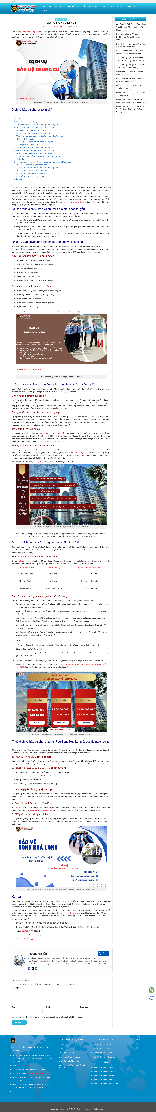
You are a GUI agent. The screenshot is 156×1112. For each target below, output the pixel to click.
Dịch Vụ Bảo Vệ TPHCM (102, 1044)
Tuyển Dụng (131, 6)
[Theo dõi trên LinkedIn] (21, 1091)
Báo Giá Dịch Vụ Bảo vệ (131, 34)
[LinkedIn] (36, 968)
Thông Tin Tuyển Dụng (67, 1052)
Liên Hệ (45, 11)
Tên (14, 1007)
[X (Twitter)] (33, 968)
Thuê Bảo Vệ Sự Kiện (125, 64)
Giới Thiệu (58, 6)
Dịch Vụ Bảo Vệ (71, 6)
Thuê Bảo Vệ (106, 1067)
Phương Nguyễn (73, 26)
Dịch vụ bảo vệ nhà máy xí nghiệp (77, 664)
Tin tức (120, 6)
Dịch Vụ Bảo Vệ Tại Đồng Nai (104, 1057)
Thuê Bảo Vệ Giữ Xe (108, 1075)
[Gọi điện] (151, 990)
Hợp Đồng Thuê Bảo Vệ (130, 71)
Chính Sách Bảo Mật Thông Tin (70, 1061)
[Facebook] (29, 968)
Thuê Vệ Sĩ (105, 1071)
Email (48, 1007)
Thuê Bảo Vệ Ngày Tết (109, 1083)
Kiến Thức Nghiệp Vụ (91, 6)
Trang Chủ (46, 6)
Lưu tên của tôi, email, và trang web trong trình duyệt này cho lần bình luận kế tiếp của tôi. (49, 1017)
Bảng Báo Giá (108, 6)
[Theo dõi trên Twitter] (16, 1091)
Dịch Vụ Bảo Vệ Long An (103, 1052)
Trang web (84, 1007)
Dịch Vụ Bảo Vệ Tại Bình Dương (105, 1048)
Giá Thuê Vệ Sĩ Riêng (125, 24)
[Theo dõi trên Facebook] (14, 1091)
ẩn (23, 118)
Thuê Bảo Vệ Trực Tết (125, 57)
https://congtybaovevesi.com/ (34, 938)
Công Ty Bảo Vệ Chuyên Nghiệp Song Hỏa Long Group (84, 1109)
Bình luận (16, 988)
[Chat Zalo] (151, 997)
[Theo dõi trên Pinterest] (19, 1091)
